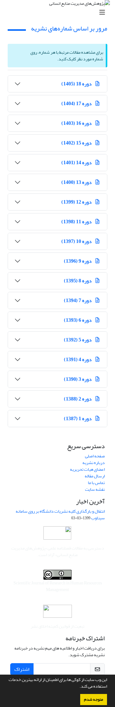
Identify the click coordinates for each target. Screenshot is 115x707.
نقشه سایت (95, 489)
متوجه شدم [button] (93, 699)
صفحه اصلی (95, 456)
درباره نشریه (93, 462)
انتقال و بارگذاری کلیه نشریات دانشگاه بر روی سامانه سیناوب (60, 514)
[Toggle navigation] (59, 12)
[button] (78, 687)
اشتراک (21, 669)
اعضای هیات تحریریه (87, 469)
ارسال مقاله (95, 476)
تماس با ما (96, 482)
